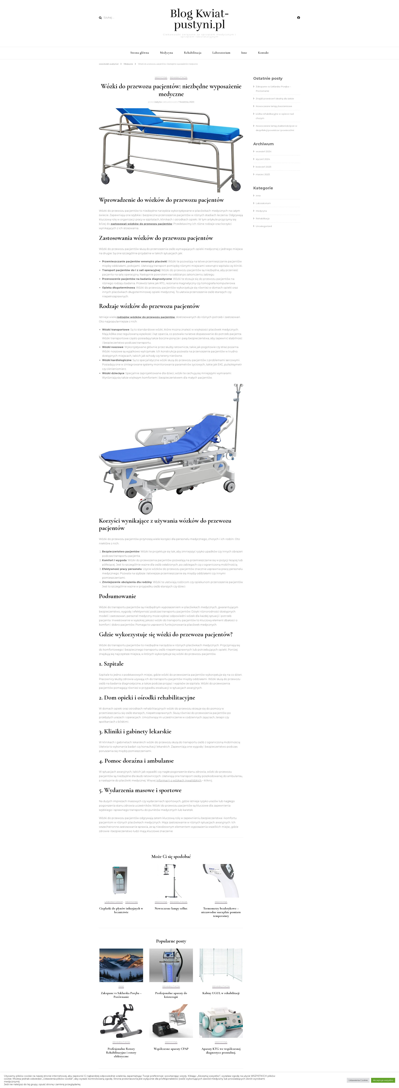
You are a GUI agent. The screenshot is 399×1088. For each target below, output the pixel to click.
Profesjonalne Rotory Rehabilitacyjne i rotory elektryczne (121, 1052)
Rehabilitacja (192, 53)
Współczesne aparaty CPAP (171, 1049)
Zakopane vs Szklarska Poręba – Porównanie (121, 995)
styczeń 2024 (263, 159)
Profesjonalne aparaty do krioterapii (171, 995)
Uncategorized (264, 226)
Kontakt (263, 53)
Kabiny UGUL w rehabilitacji (221, 993)
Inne (244, 53)
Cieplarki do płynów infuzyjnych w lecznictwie (121, 910)
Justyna (158, 102)
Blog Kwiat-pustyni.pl (199, 19)
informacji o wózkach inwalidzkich (179, 780)
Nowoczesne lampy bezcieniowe (274, 106)
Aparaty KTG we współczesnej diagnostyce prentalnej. (221, 1050)
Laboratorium (221, 53)
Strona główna (139, 53)
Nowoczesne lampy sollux (171, 908)
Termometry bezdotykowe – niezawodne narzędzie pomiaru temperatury (221, 912)
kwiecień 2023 (263, 166)
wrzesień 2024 (263, 151)
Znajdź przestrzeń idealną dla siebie (275, 98)
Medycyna (166, 53)
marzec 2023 (263, 174)
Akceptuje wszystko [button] (383, 1080)
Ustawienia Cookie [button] (358, 1080)
